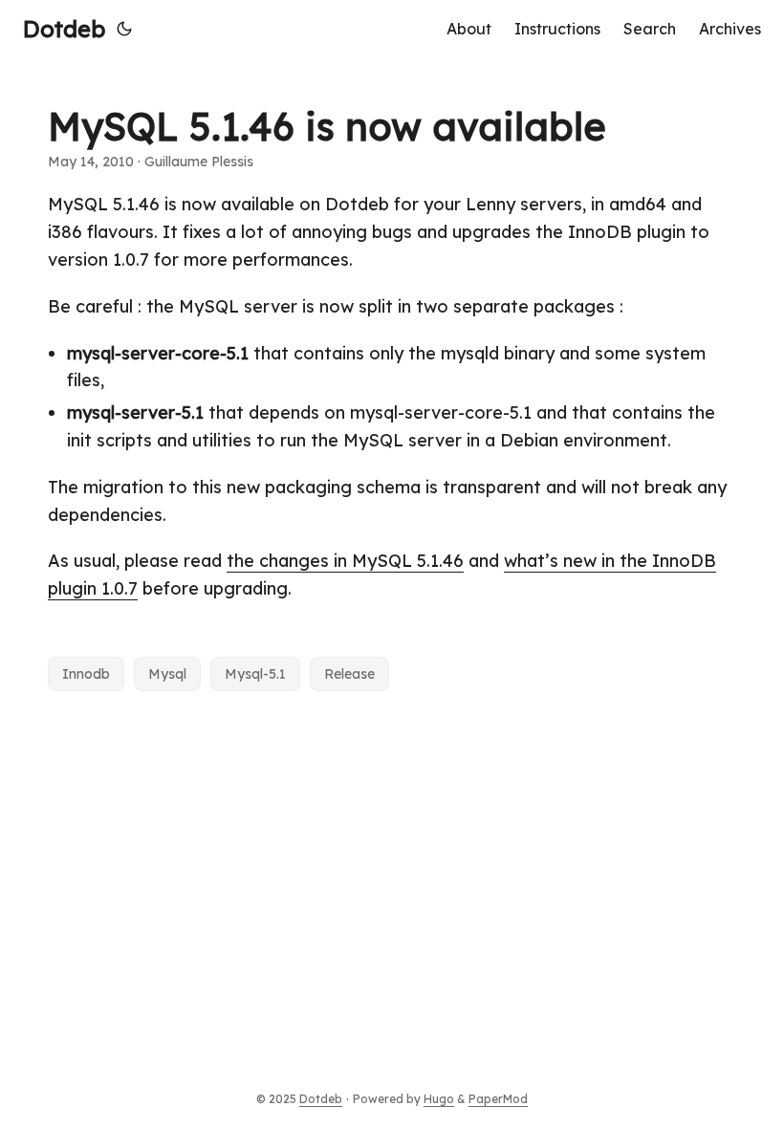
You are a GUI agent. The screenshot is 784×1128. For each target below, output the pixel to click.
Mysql (167, 674)
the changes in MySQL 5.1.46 (345, 561)
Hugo (439, 1099)
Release (349, 674)
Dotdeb (64, 28)
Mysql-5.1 (255, 674)
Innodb (86, 674)
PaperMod (498, 1099)
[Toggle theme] (124, 28)
